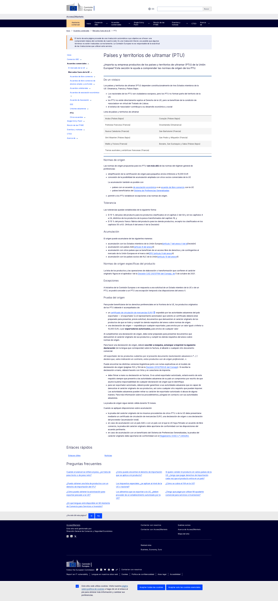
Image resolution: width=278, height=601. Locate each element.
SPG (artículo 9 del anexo (160, 253)
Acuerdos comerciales (116, 23)
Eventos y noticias (176, 23)
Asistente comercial (76, 23)
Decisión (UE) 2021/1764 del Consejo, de (156, 273)
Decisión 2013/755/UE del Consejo (162, 367)
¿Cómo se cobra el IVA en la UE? (180, 483)
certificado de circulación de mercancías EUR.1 (132, 312)
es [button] (153, 9)
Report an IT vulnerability (77, 574)
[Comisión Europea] (84, 7)
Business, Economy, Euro (151, 549)
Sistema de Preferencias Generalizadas (151, 190)
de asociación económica (144, 187)
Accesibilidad (175, 574)
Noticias (108, 455)
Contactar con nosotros (131, 569)
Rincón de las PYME (158, 23)
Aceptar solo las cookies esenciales (184, 587)
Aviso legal (162, 574)
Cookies (125, 574)
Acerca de (203, 23)
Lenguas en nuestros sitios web (105, 574)
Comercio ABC (99, 23)
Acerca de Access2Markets (189, 529)
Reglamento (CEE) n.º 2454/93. (174, 436)
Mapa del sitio (183, 534)
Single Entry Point (139, 23)
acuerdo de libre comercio (173, 187)
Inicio (89, 23)
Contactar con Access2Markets (154, 529)
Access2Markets (73, 525)
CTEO (194, 23)
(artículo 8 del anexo (143, 247)
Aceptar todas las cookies (151, 587)
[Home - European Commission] (82, 564)
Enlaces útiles (74, 455)
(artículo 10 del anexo (167, 257)
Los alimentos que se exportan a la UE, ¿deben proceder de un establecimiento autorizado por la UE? (138, 495)
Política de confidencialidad (143, 574)
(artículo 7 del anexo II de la (174, 244)
